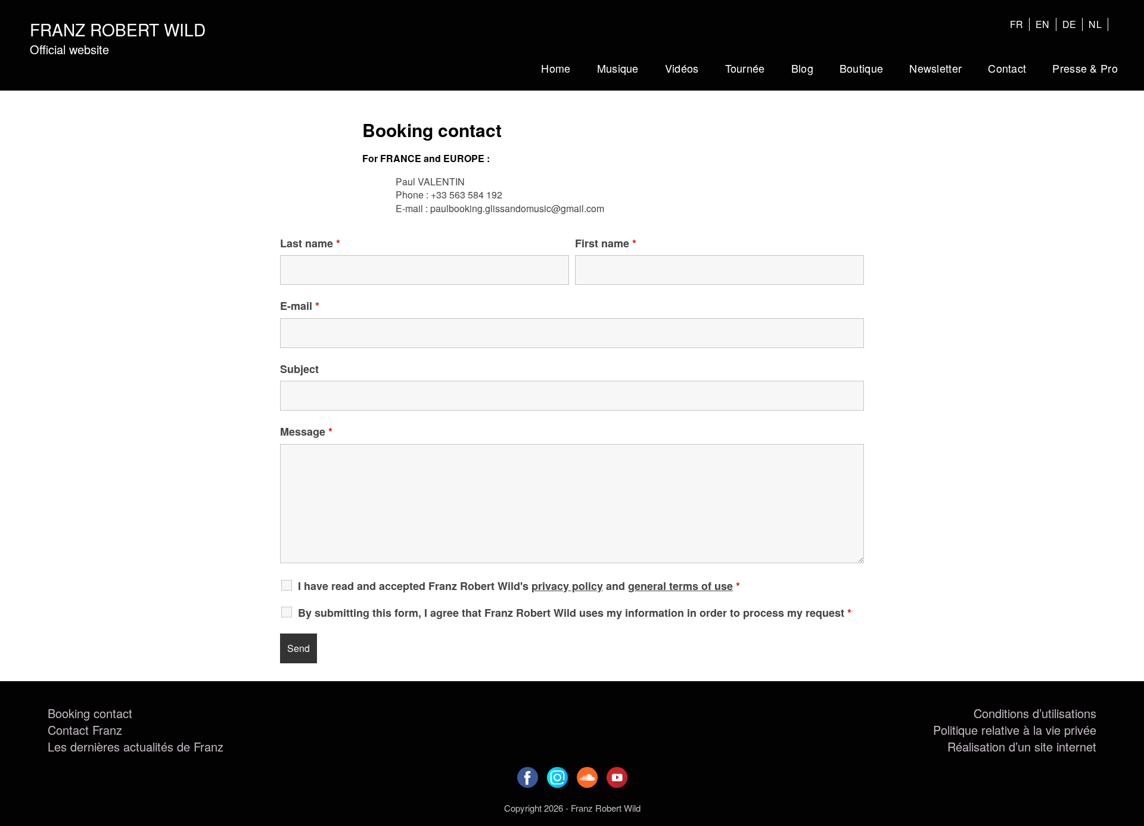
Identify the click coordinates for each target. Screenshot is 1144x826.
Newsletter (935, 68)
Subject (299, 369)
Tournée (745, 68)
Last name (310, 243)
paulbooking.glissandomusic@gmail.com (517, 208)
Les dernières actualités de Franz (135, 746)
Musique (618, 68)
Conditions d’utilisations (1035, 713)
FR (1017, 24)
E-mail (299, 305)
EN (1043, 24)
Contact (1007, 68)
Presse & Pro (1085, 68)
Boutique (861, 68)
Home (555, 68)
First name (605, 243)
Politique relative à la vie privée (1014, 729)
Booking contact (90, 713)
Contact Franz (85, 729)
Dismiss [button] (739, 10)
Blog (802, 68)
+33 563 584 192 (466, 194)
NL (1095, 24)
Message (306, 431)
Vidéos (682, 68)
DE (1069, 24)
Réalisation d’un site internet (1021, 746)
